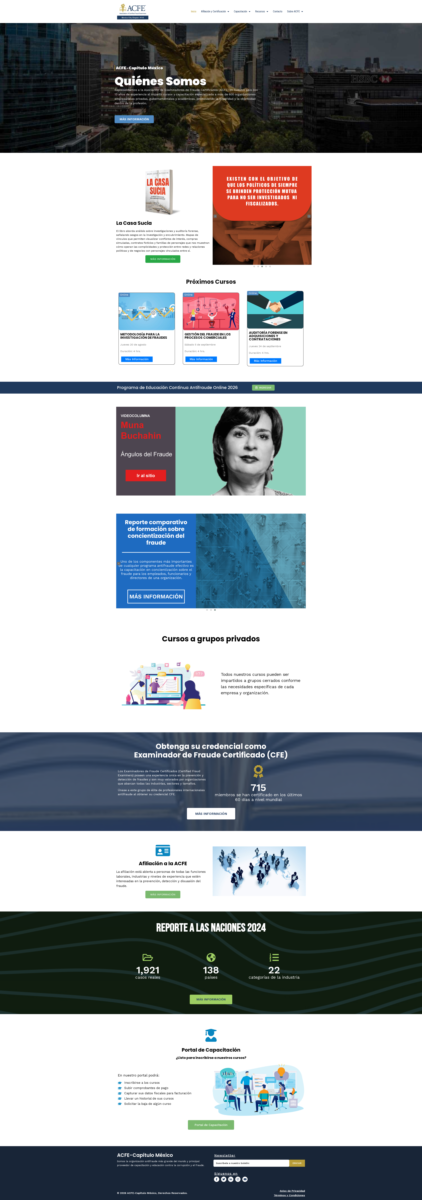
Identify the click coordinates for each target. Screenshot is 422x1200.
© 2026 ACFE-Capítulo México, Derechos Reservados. (152, 1193)
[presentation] (215, 216)
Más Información (137, 359)
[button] (254, 266)
